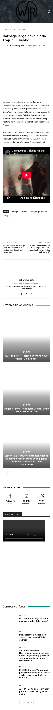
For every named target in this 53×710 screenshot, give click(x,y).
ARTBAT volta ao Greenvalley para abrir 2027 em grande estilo (34, 691)
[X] (31, 293)
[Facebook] (21, 293)
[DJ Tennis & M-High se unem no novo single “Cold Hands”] (26, 336)
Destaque (22, 29)
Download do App (12, 514)
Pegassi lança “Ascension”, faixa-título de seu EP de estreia (26, 410)
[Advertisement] (26, 572)
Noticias (13, 29)
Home (5, 29)
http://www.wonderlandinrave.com (26, 283)
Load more (25, 702)
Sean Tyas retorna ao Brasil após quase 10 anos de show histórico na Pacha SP (39, 249)
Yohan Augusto (17, 45)
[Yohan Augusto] (5, 45)
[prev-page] (4, 473)
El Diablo (24, 212)
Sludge (6, 216)
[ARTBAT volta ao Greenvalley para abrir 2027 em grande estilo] (10, 690)
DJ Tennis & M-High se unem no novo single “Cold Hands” (26, 357)
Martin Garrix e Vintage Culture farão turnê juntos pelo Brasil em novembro (14, 249)
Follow (26, 494)
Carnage (14, 212)
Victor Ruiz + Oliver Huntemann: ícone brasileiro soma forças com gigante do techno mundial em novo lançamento (26, 460)
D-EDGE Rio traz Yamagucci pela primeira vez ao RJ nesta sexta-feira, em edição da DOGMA (34, 674)
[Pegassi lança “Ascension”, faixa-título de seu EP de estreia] (26, 389)
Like (10, 494)
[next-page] (9, 473)
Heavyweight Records (38, 212)
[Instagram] (26, 293)
